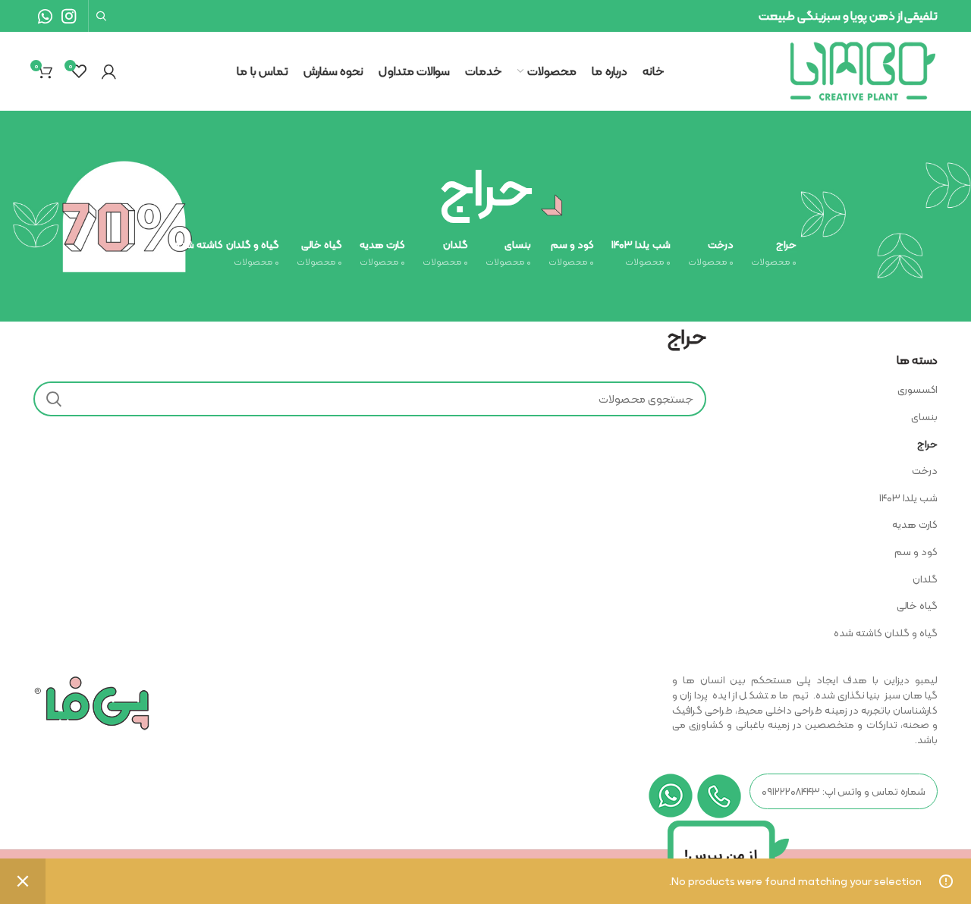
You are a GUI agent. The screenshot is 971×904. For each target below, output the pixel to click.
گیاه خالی (917, 605)
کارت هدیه (915, 524)
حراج (927, 444)
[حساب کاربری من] (109, 71)
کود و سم (916, 551)
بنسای (924, 416)
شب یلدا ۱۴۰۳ (908, 497)
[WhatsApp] (45, 16)
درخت (925, 470)
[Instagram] (68, 16)
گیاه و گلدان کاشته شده (886, 632)
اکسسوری (917, 389)
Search (54, 398)
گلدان (925, 579)
